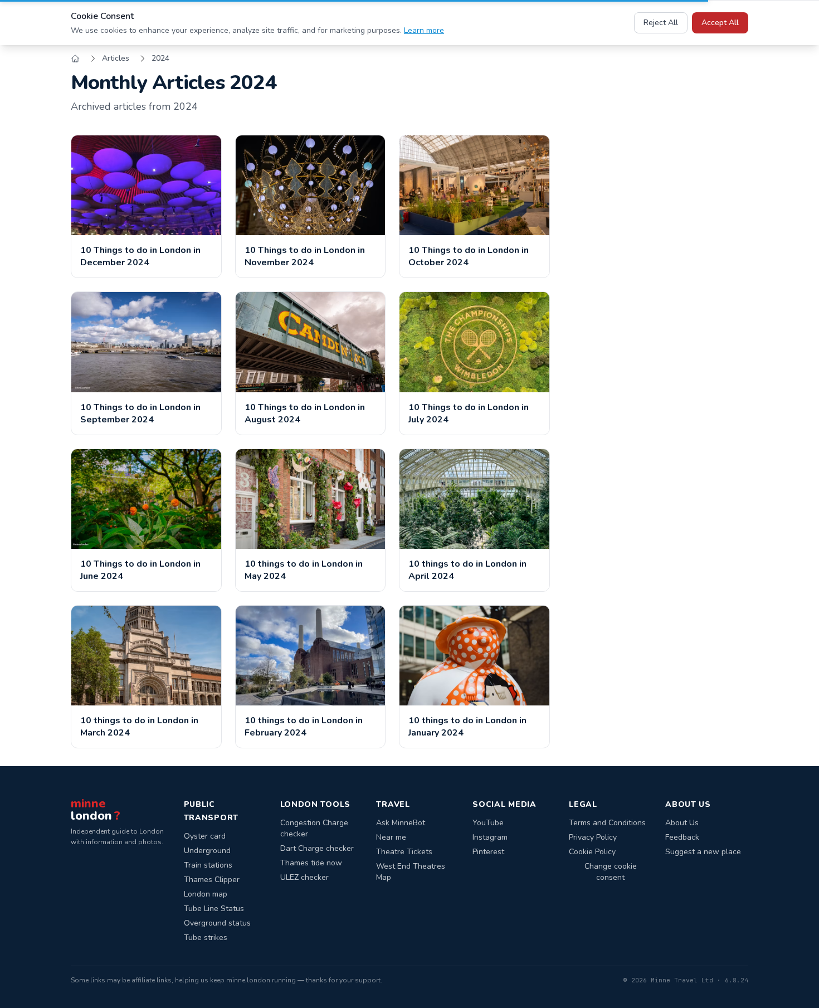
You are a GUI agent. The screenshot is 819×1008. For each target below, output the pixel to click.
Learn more (424, 30)
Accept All (720, 22)
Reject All (661, 22)
